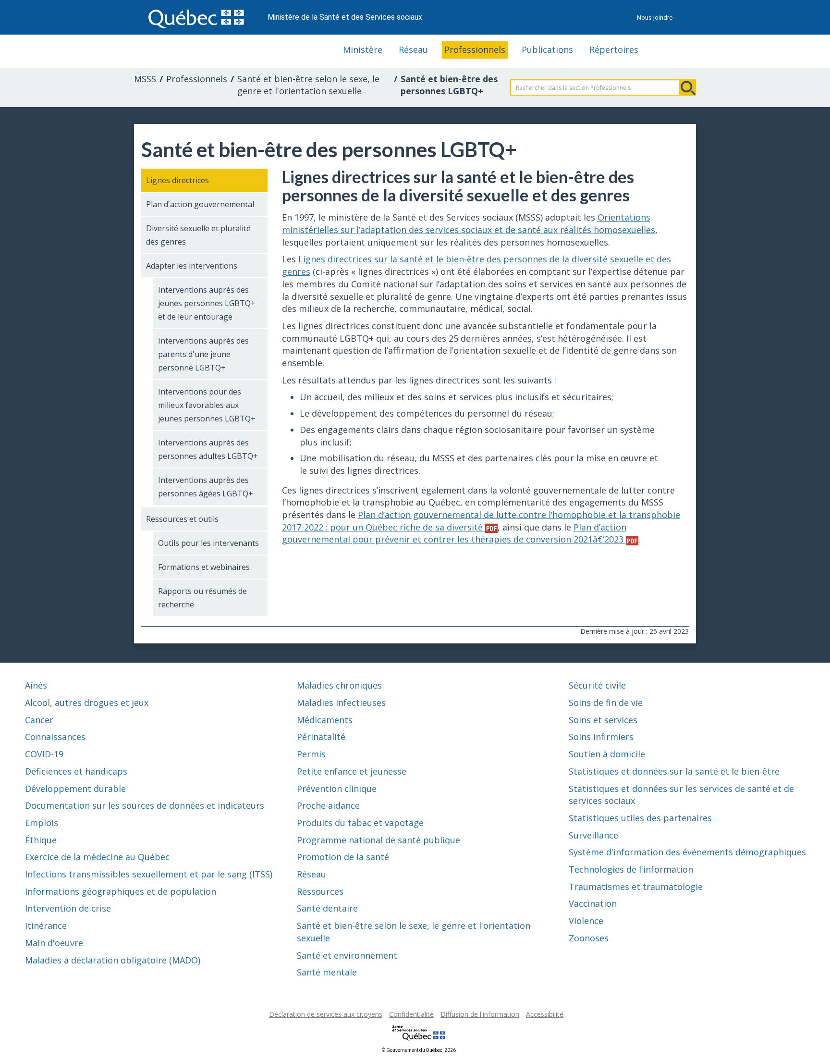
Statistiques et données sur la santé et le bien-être (674, 771)
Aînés (36, 685)
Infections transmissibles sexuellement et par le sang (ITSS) (148, 874)
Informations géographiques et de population (120, 891)
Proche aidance (328, 805)
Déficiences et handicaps (76, 771)
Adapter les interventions (191, 265)
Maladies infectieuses (341, 702)
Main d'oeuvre (54, 943)
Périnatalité (321, 736)
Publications (547, 49)
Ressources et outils (182, 519)
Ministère (362, 49)
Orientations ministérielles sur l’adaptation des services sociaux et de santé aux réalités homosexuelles (468, 223)
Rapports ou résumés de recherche (202, 598)
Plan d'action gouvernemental (200, 204)
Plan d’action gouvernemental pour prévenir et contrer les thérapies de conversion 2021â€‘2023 (454, 533)
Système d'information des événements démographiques (687, 852)
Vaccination (593, 903)
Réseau (413, 49)
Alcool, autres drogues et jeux (86, 702)
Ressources (320, 891)
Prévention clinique (337, 788)
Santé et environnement (347, 955)
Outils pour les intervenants (208, 543)
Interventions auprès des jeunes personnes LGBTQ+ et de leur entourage (207, 303)
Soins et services (603, 720)
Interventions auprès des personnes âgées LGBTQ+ (205, 487)
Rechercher (688, 87)
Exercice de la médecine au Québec (97, 857)
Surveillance (593, 835)
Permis (311, 754)
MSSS (145, 79)
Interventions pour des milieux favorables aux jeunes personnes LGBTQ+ (207, 405)
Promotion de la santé (343, 857)
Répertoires (613, 49)
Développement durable (75, 788)
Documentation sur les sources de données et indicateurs (144, 805)
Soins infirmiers (601, 736)
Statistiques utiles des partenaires (640, 818)
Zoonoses (589, 938)
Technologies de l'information (631, 869)
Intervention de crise (68, 908)
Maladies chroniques (339, 685)
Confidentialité (411, 1014)
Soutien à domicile (607, 754)
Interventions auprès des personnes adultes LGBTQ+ (208, 449)
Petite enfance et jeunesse (351, 771)
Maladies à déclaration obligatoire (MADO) (112, 960)
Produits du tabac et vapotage (360, 822)
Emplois (41, 822)
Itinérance (46, 925)
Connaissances (55, 736)
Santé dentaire (327, 908)
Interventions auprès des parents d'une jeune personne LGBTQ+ (203, 354)
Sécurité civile (597, 685)
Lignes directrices (177, 180)
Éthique (41, 840)
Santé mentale (327, 972)
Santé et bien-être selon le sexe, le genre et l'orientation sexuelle (308, 85)
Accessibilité (544, 1014)
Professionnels (474, 49)
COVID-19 (44, 754)
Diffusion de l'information (479, 1014)
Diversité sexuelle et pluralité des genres (198, 235)
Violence (586, 920)
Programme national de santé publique (378, 840)
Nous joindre (654, 17)
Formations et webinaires (204, 567)
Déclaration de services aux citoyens (325, 1014)
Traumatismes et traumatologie (636, 886)
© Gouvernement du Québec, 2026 (419, 1050)
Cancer (39, 720)
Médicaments (325, 720)
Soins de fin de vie (606, 702)
